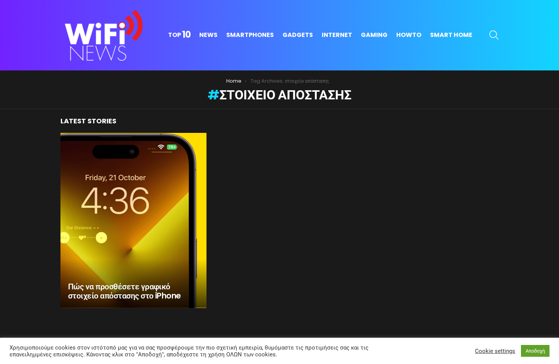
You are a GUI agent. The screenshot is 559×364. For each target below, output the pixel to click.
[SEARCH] (494, 35)
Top (179, 35)
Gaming (374, 34)
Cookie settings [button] (495, 351)
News (208, 34)
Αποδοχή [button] (535, 351)
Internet (337, 34)
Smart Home (451, 34)
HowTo (408, 34)
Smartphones (250, 34)
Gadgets (298, 34)
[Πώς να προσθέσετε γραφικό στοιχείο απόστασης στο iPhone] (133, 220)
